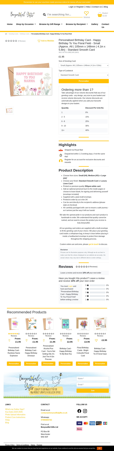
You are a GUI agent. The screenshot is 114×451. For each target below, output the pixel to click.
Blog (106, 7)
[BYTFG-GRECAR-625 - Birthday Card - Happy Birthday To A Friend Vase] (100, 325)
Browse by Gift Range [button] (50, 24)
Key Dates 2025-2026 (13, 412)
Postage (39, 445)
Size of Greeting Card (67, 61)
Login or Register (76, 7)
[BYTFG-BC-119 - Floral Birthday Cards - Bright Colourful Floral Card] (83, 325)
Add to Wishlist (45, 40)
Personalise (84, 81)
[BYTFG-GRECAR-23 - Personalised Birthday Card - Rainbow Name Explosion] (14, 325)
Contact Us (97, 7)
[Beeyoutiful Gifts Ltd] (24, 15)
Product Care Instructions (15, 417)
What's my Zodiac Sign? (14, 409)
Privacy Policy (10, 445)
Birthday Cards (24, 34)
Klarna (33, 445)
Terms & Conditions (22, 445)
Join (93, 391)
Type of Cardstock (66, 71)
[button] (9, 80)
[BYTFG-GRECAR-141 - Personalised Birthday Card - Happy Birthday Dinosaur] (31, 325)
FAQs (7, 420)
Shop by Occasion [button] (25, 24)
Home (10, 24)
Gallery (94, 24)
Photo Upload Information (15, 415)
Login (70, 286)
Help (88, 7)
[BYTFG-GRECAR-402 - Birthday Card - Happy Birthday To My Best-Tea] (66, 325)
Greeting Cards (13, 34)
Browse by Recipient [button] (76, 24)
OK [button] (99, 448)
